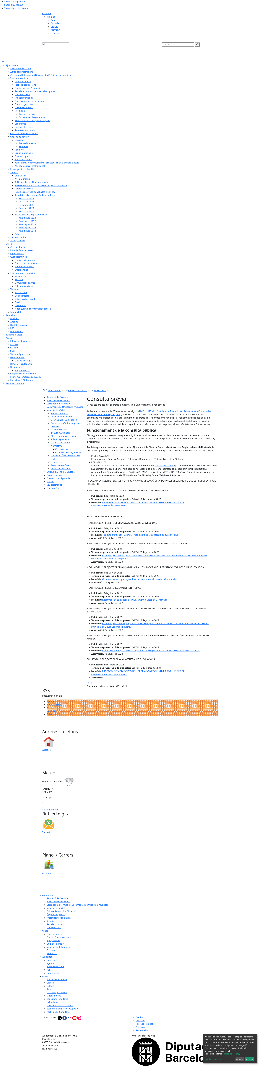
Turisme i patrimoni (57, 992)
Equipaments (53, 940)
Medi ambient (54, 995)
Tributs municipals (60, 432)
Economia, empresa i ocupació (62, 1008)
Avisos (50, 707)
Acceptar (250, 1059)
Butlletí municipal (55, 966)
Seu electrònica (54, 484)
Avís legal (140, 1027)
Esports (50, 982)
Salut (49, 989)
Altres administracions (58, 400)
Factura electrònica (61, 465)
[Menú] (3, 62)
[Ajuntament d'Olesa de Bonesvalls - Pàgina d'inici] (55, 50)
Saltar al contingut (13, 4)
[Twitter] (60, 1017)
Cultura (50, 985)
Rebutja (239, 1059)
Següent (55, 809)
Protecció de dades (146, 1023)
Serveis (50, 481)
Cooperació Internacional (60, 1005)
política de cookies (230, 1053)
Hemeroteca (53, 972)
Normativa (100, 390)
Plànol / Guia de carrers (59, 937)
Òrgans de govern (56, 475)
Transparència (54, 488)
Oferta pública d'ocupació (64, 419)
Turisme (51, 950)
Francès (55, 33)
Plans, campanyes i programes (66, 436)
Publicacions (53, 714)
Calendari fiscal (58, 429)
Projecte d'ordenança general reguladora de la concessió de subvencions (140, 534)
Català (54, 20)
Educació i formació (57, 979)
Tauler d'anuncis (59, 413)
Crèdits (139, 1017)
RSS (48, 969)
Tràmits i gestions (60, 439)
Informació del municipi (59, 947)
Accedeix (46, 749)
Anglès (54, 26)
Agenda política (54, 704)
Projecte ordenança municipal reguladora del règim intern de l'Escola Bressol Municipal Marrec (151, 650)
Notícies (51, 710)
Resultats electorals (61, 468)
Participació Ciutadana (58, 1011)
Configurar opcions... (214, 1059)
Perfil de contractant (61, 416)
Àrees (45, 976)
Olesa (45, 930)
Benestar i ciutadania (57, 998)
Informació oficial (77, 390)
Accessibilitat (142, 1030)
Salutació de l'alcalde (57, 397)
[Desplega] (63, 390)
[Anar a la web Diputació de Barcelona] (175, 1051)
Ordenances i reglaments (68, 452)
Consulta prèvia (63, 449)
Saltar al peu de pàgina (16, 8)
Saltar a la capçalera (14, 1)
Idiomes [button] (51, 16)
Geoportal (52, 953)
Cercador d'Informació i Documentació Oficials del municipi (77, 904)
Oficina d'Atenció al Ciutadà (61, 471)
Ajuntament (54, 390)
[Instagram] (79, 1017)
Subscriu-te (48, 832)
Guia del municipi (55, 943)
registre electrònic (164, 465)
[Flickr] (69, 1017)
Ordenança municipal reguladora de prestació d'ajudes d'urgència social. (139, 579)
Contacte (46, 13)
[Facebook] (64, 1017)
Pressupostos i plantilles (59, 478)
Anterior (46, 809)
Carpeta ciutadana (60, 442)
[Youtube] (74, 1017)
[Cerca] (197, 44)
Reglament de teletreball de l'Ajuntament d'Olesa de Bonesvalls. (134, 599)
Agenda (50, 701)
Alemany (55, 29)
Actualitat (47, 956)
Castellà (55, 23)
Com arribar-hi (54, 934)
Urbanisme (56, 462)
